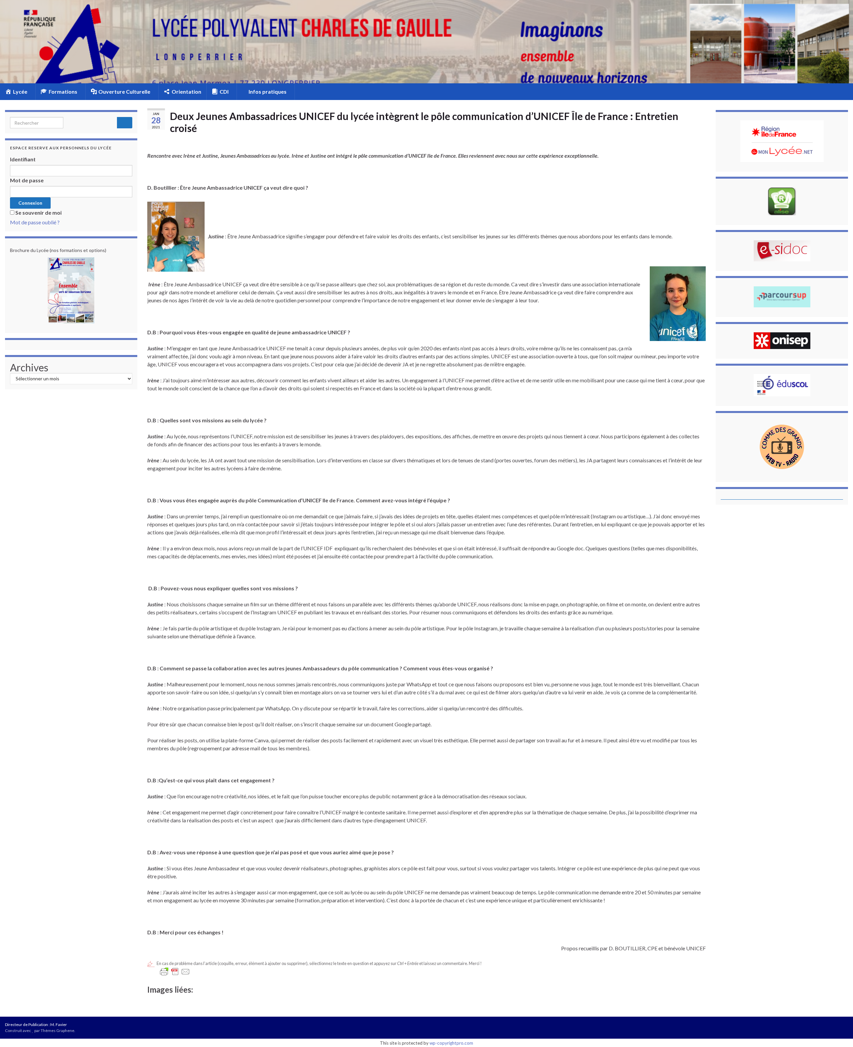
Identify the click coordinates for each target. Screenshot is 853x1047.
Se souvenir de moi (38, 212)
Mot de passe (27, 180)
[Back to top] (838, 1032)
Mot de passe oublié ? (35, 222)
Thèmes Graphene (57, 1030)
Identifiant (23, 159)
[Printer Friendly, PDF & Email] (175, 972)
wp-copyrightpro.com (451, 1043)
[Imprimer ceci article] (700, 139)
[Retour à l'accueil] (426, 41)
